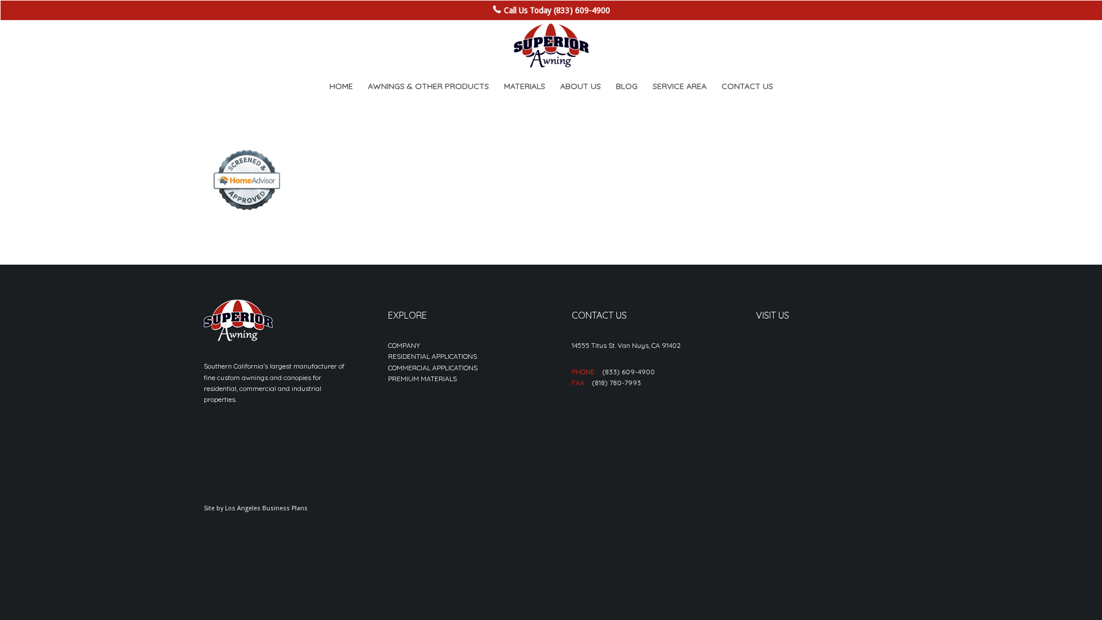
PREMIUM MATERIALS (422, 378)
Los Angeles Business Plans (266, 508)
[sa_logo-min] (551, 46)
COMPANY (404, 345)
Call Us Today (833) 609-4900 (557, 10)
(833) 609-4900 (628, 371)
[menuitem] (341, 86)
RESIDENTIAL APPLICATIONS (432, 356)
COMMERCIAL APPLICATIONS (433, 367)
